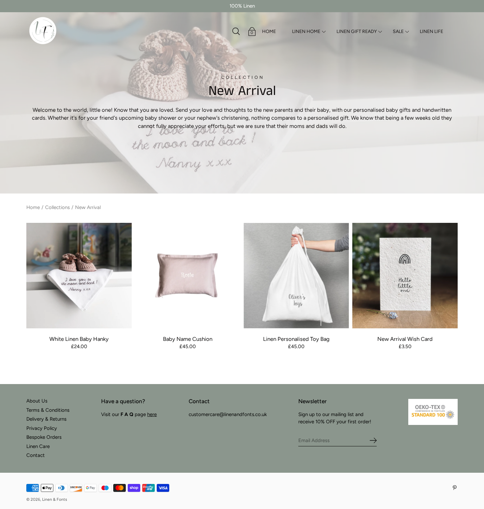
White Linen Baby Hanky (79, 339)
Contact (35, 455)
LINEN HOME (306, 31)
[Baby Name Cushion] (187, 275)
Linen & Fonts (54, 499)
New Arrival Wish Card (405, 339)
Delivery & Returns (46, 419)
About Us (36, 401)
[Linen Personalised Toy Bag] (296, 275)
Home (33, 207)
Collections (57, 207)
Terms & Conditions (47, 410)
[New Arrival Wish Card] (405, 275)
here (152, 414)
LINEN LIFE (431, 31)
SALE (398, 31)
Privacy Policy (41, 428)
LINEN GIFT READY (356, 31)
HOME (269, 31)
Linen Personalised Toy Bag (296, 339)
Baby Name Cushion (187, 339)
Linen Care (38, 446)
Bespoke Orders (44, 437)
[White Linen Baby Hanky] (79, 275)
